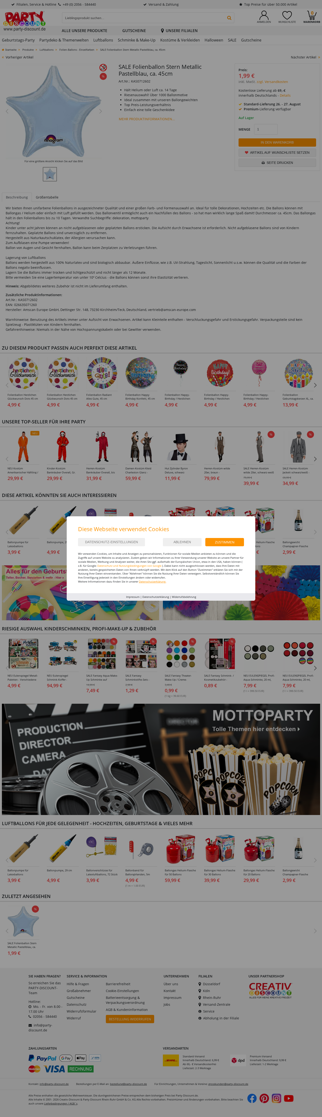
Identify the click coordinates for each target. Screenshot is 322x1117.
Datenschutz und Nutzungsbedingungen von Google (129, 565)
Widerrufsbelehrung (184, 597)
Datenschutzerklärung (155, 597)
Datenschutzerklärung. (152, 581)
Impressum (133, 597)
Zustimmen (225, 542)
